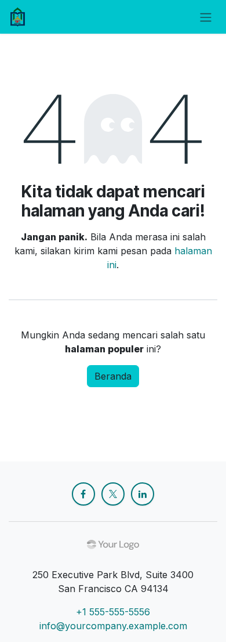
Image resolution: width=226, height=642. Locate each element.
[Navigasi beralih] (205, 17)
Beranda (113, 376)
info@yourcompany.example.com (113, 626)
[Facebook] (83, 494)
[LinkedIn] (142, 494)
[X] (113, 494)
